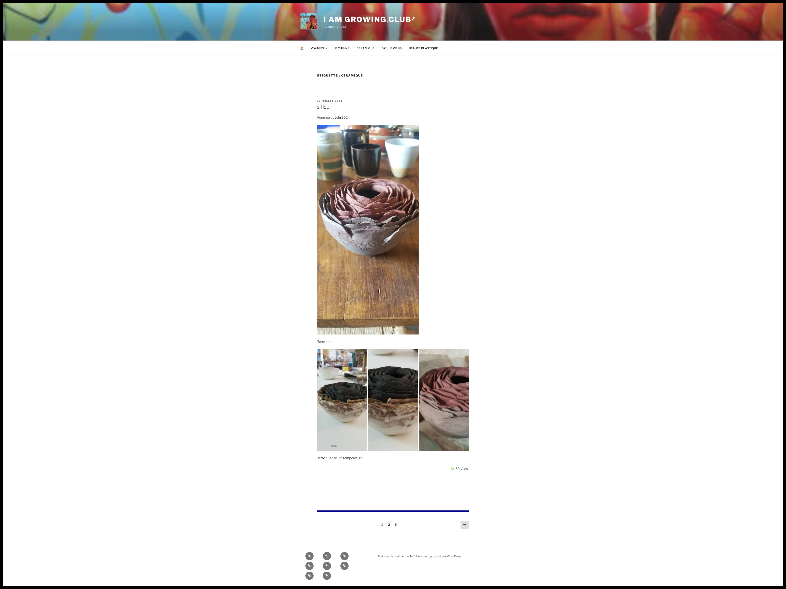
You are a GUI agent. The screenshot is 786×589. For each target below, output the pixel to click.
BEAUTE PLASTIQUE (423, 48)
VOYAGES (317, 48)
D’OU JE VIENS (392, 48)
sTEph (324, 107)
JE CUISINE (341, 48)
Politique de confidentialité (395, 556)
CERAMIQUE (365, 48)
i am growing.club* (369, 19)
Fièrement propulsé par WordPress (439, 556)
